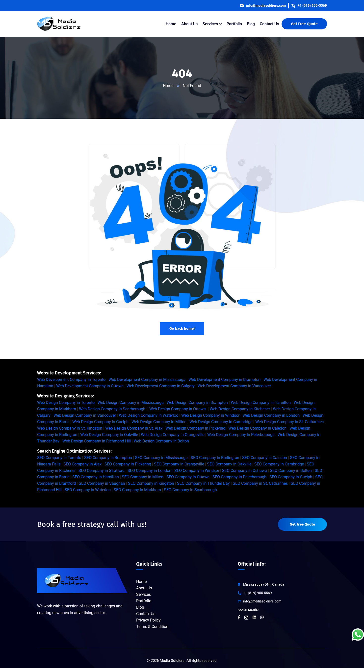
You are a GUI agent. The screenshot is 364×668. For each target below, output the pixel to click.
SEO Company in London (149, 470)
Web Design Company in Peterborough (241, 434)
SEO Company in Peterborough (239, 477)
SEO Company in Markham (137, 489)
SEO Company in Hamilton (95, 477)
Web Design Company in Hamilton (261, 402)
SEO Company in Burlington (215, 457)
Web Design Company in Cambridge (220, 421)
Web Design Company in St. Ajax (133, 428)
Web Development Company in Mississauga (146, 379)
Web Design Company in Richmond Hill (96, 441)
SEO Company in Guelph (290, 477)
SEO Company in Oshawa (244, 470)
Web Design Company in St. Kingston (69, 428)
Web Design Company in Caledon (257, 428)
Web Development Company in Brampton (224, 379)
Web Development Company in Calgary (161, 386)
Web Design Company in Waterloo (148, 415)
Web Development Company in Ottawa (90, 386)
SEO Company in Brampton (108, 457)
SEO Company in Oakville (229, 464)
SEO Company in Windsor (196, 470)
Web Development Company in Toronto (71, 379)
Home (168, 85)
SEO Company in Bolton (291, 470)
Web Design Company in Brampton (197, 402)
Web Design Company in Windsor (210, 415)
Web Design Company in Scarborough (112, 409)
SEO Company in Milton (142, 477)
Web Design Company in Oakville (109, 434)
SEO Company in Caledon (264, 457)
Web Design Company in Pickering (195, 428)
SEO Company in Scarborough (190, 489)
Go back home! (182, 328)
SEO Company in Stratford (101, 470)
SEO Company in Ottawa (187, 477)
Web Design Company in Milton (158, 421)
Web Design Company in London (271, 415)
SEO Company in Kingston (151, 483)
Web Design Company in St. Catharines (289, 421)
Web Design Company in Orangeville (172, 434)
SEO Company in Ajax (82, 464)
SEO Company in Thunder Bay (203, 483)
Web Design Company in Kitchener (240, 409)
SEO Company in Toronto (59, 457)
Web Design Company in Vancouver (84, 415)
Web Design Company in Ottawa (177, 409)
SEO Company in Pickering (127, 464)
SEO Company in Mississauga (161, 457)
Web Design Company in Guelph (100, 421)
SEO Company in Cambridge (279, 464)
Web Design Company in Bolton (161, 441)
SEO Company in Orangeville (179, 464)
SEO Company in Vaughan (102, 483)
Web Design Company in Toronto (66, 402)
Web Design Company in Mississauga (131, 402)
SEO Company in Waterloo (88, 489)
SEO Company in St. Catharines (260, 483)
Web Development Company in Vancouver (234, 386)
